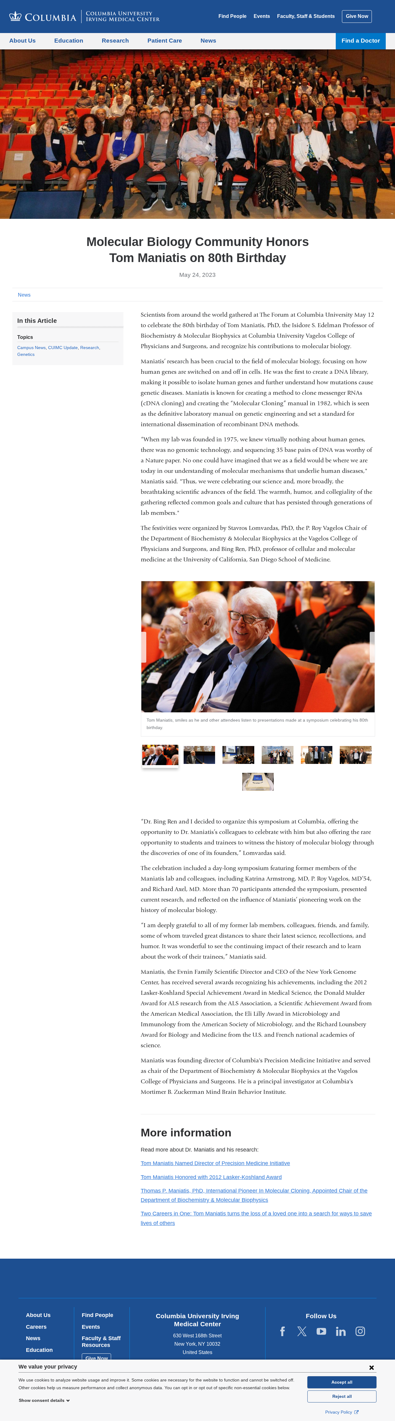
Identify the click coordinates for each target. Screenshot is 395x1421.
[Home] (84, 16)
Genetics (26, 354)
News (24, 295)
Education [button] (68, 40)
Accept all (341, 1382)
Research (89, 347)
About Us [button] (22, 40)
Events (262, 16)
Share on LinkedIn (368, 294)
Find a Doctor (361, 40)
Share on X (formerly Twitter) (358, 294)
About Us (38, 1315)
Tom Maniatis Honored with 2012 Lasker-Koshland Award (211, 1177)
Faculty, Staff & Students (306, 16)
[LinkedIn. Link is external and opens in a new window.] (341, 1332)
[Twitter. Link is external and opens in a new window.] (302, 1332)
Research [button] (115, 40)
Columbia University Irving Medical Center (158, 1278)
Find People (232, 16)
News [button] (208, 40)
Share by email (378, 294)
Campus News (31, 347)
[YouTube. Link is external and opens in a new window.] (321, 1332)
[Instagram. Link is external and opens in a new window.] (360, 1332)
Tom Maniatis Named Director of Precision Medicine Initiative (215, 1163)
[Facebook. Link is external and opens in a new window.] (282, 1332)
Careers (36, 1327)
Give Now (357, 16)
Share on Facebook (348, 294)
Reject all (342, 1396)
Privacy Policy (339, 1412)
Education (39, 1350)
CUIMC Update (63, 347)
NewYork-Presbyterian (242, 1279)
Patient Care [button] (165, 40)
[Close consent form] (371, 1367)
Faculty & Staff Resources (101, 1341)
